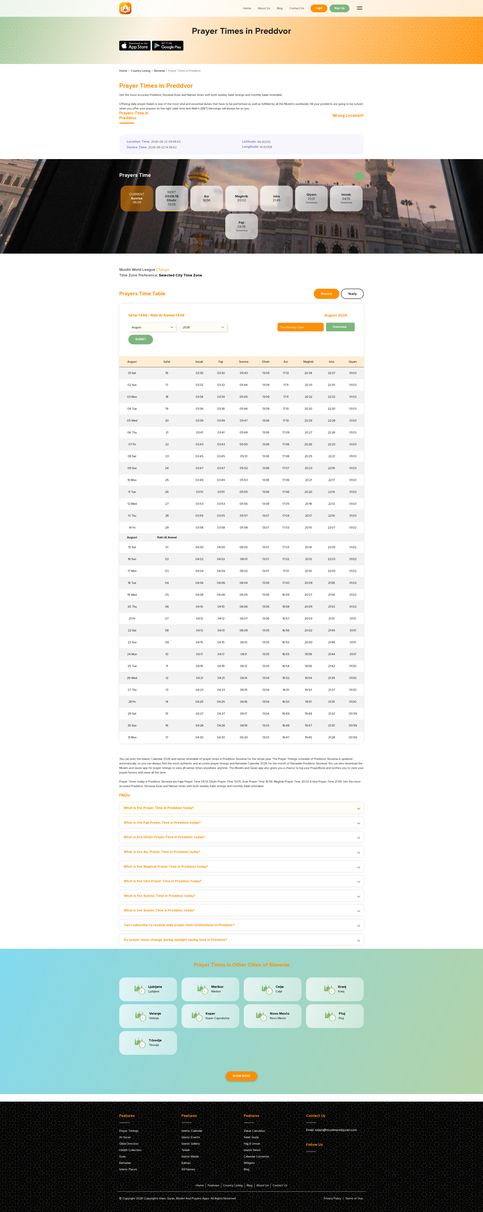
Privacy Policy (332, 1198)
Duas (122, 1156)
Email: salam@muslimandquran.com (331, 1130)
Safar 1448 (137, 315)
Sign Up (339, 8)
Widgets (249, 1162)
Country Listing (140, 70)
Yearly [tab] (352, 293)
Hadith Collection (130, 1150)
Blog (280, 8)
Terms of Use (354, 1198)
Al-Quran (125, 1137)
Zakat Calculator (254, 1130)
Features (213, 1185)
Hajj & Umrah (252, 1143)
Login (319, 8)
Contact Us (296, 8)
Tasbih (186, 1150)
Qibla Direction (128, 1143)
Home (247, 8)
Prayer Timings (128, 1130)
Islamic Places (128, 1169)
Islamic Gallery (191, 1143)
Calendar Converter (256, 1156)
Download (339, 327)
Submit (140, 339)
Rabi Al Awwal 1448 (168, 315)
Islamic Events (191, 1137)
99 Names (188, 1169)
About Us (264, 8)
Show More (241, 1076)
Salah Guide (251, 1137)
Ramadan (125, 1162)
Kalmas (186, 1162)
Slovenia (159, 70)
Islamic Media (190, 1156)
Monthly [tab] (326, 293)
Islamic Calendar (192, 1130)
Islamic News (252, 1150)
